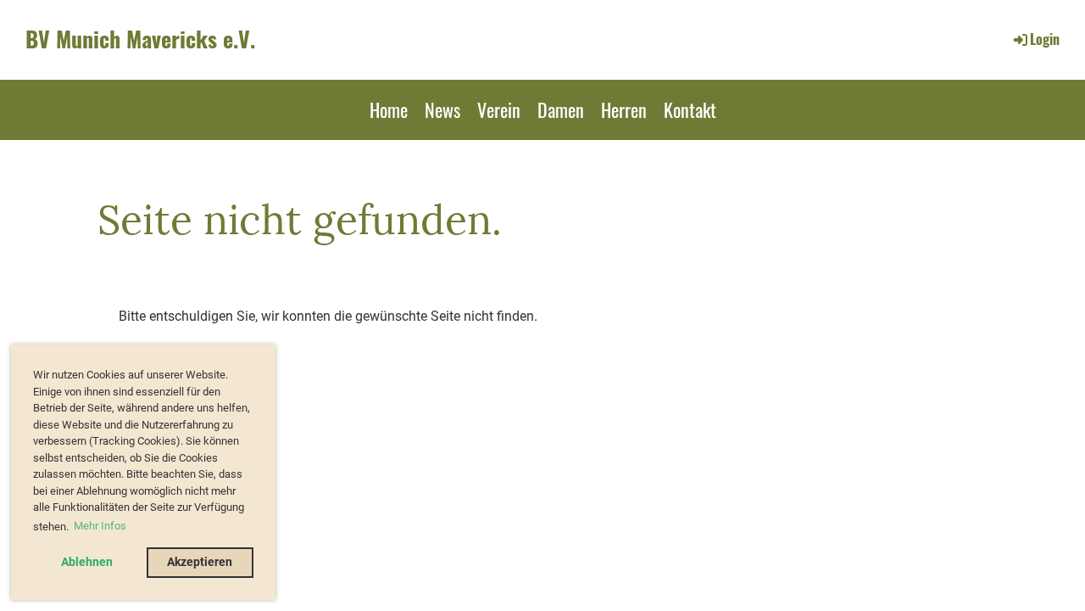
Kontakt (690, 109)
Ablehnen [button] (87, 562)
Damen (560, 109)
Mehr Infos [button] (100, 525)
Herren (624, 109)
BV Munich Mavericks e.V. (140, 39)
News (442, 109)
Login (1045, 39)
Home (389, 109)
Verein (498, 109)
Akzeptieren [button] (199, 562)
